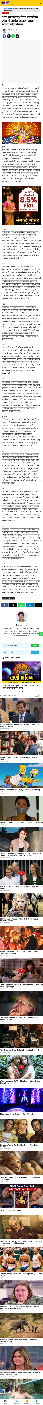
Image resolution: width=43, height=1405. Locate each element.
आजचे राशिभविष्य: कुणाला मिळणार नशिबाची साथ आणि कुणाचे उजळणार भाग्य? (20, 687)
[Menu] (39, 3)
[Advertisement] (21, 61)
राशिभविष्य (10, 9)
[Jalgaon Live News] (5, 3)
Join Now (34, 645)
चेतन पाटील (12, 30)
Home (5, 9)
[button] (33, 3)
